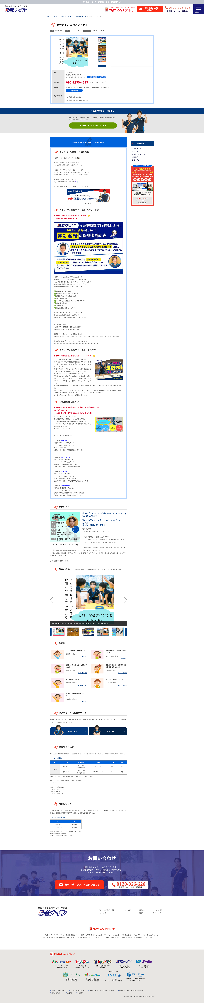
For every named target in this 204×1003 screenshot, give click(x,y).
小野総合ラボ (65, 485)
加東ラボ (64, 471)
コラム (127, 913)
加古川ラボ (135, 160)
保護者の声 (142, 910)
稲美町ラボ (135, 151)
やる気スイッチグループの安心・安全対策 (131, 990)
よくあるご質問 (157, 910)
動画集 (141, 913)
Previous (102, 37)
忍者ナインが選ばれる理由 (106, 910)
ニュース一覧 (102, 913)
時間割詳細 (74, 91)
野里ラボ (64, 440)
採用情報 (80, 993)
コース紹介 (128, 910)
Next (102, 66)
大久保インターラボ (138, 154)
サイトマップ (157, 913)
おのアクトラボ (66, 457)
